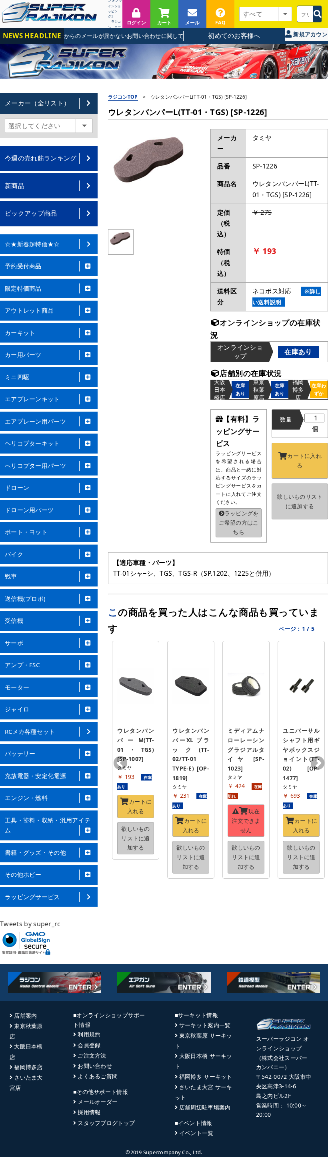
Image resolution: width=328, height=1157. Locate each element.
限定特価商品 (23, 288)
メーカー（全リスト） (37, 103)
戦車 (11, 576)
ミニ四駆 (17, 377)
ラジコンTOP (123, 96)
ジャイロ (17, 709)
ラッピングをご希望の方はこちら (239, 522)
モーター (17, 687)
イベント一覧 (196, 1133)
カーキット (20, 333)
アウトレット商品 (29, 310)
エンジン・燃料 (26, 798)
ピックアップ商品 (31, 213)
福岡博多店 (28, 1067)
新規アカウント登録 (310, 35)
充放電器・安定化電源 (35, 776)
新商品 (14, 185)
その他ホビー (23, 874)
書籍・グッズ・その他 (35, 852)
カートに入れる (304, 460)
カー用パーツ (23, 355)
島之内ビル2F (273, 1096)
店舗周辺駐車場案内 (205, 1107)
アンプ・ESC (22, 665)
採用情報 (89, 1112)
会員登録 (89, 1045)
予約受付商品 (23, 266)
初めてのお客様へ (234, 35)
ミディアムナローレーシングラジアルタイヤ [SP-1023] (246, 749)
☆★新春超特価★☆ (32, 244)
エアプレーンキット (32, 399)
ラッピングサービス (32, 897)
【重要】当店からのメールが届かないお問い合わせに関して (99, 36)
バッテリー (20, 753)
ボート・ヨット (26, 532)
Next (318, 764)
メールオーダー (98, 1101)
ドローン (17, 487)
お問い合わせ (95, 1066)
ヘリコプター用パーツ (35, 466)
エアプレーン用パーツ (35, 421)
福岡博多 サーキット (205, 1076)
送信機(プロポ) (25, 598)
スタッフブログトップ (106, 1123)
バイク (14, 554)
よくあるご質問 (98, 1076)
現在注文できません (246, 820)
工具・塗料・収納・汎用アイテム (47, 825)
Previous (120, 764)
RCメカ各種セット (30, 731)
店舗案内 (25, 1015)
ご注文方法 (92, 1055)
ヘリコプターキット (32, 443)
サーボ (14, 643)
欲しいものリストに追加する (299, 501)
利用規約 (89, 1034)
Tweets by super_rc (30, 923)
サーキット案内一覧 (205, 1025)
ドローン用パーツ (29, 510)
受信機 (14, 620)
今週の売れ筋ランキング (41, 158)
